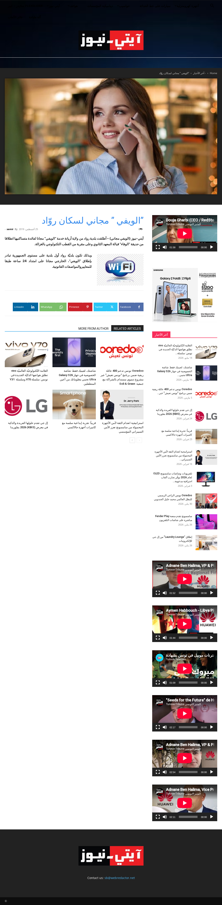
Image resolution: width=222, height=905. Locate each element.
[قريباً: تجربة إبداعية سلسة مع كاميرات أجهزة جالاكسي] (74, 404)
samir (10, 229)
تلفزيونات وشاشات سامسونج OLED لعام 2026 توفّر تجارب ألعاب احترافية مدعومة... (172, 477)
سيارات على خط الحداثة (155, 6)
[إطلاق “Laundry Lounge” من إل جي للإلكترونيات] (206, 542)
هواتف (74, 6)
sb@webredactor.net (119, 878)
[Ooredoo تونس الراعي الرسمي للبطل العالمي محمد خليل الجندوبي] (206, 501)
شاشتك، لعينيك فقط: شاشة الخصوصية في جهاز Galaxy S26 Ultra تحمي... (174, 371)
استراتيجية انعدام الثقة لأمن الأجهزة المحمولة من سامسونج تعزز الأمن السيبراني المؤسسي (123, 427)
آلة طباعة (35, 17)
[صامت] (165, 247)
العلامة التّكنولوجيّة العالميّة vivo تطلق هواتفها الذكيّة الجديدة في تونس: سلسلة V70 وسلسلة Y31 (29, 375)
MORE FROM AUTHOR (93, 328)
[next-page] (132, 440)
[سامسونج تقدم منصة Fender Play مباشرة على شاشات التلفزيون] (206, 521)
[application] (184, 233)
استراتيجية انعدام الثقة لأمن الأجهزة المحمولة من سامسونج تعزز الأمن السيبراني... (173, 455)
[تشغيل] (211, 247)
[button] (212, 6)
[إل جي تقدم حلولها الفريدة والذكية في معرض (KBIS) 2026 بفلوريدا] (26, 404)
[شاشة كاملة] (158, 247)
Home (213, 73)
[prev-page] (139, 440)
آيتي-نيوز (54, 6)
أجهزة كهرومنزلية (188, 6)
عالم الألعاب (15, 17)
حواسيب (124, 6)
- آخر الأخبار (199, 73)
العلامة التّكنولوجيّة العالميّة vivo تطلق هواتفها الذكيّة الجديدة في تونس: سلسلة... (175, 349)
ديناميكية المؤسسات (100, 6)
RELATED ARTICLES (127, 328)
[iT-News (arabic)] (111, 40)
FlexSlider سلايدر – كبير (25, 6)
